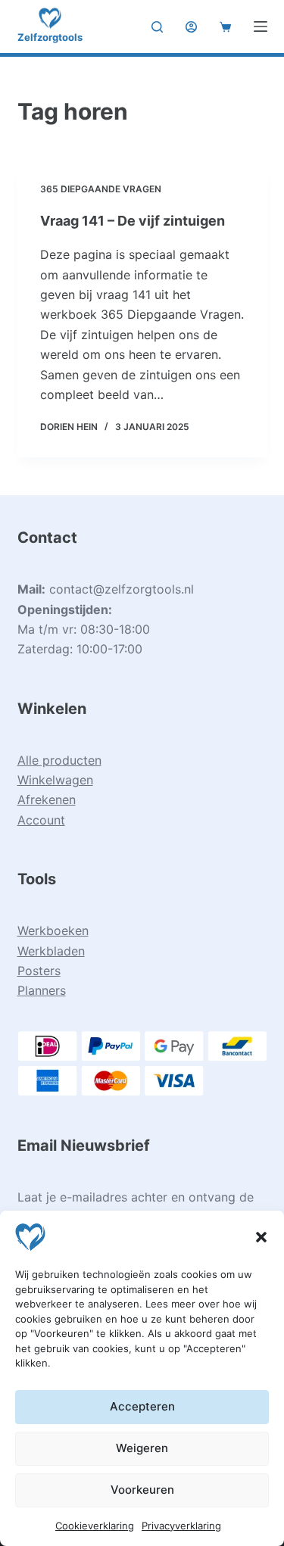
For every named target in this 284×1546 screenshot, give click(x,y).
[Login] (191, 27)
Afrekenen (46, 799)
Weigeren (142, 1448)
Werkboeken (53, 930)
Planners (41, 990)
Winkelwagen (55, 779)
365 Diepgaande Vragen (100, 189)
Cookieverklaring (94, 1526)
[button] (261, 1237)
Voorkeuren (142, 1489)
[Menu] (260, 26)
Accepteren (142, 1406)
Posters (39, 970)
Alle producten (59, 760)
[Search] (157, 27)
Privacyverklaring (181, 1526)
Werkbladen (51, 950)
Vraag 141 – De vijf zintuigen (132, 221)
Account (41, 820)
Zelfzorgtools (50, 37)
